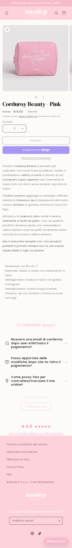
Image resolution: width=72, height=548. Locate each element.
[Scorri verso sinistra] (28, 97)
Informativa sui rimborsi (22, 452)
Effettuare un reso (18, 459)
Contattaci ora (36, 406)
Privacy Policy (15, 467)
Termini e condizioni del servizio (27, 444)
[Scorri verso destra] (43, 97)
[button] (6, 13)
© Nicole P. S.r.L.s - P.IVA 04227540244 (30, 482)
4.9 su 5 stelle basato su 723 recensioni (36, 433)
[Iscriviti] (59, 521)
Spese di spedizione (28, 116)
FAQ (9, 474)
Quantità (7, 121)
